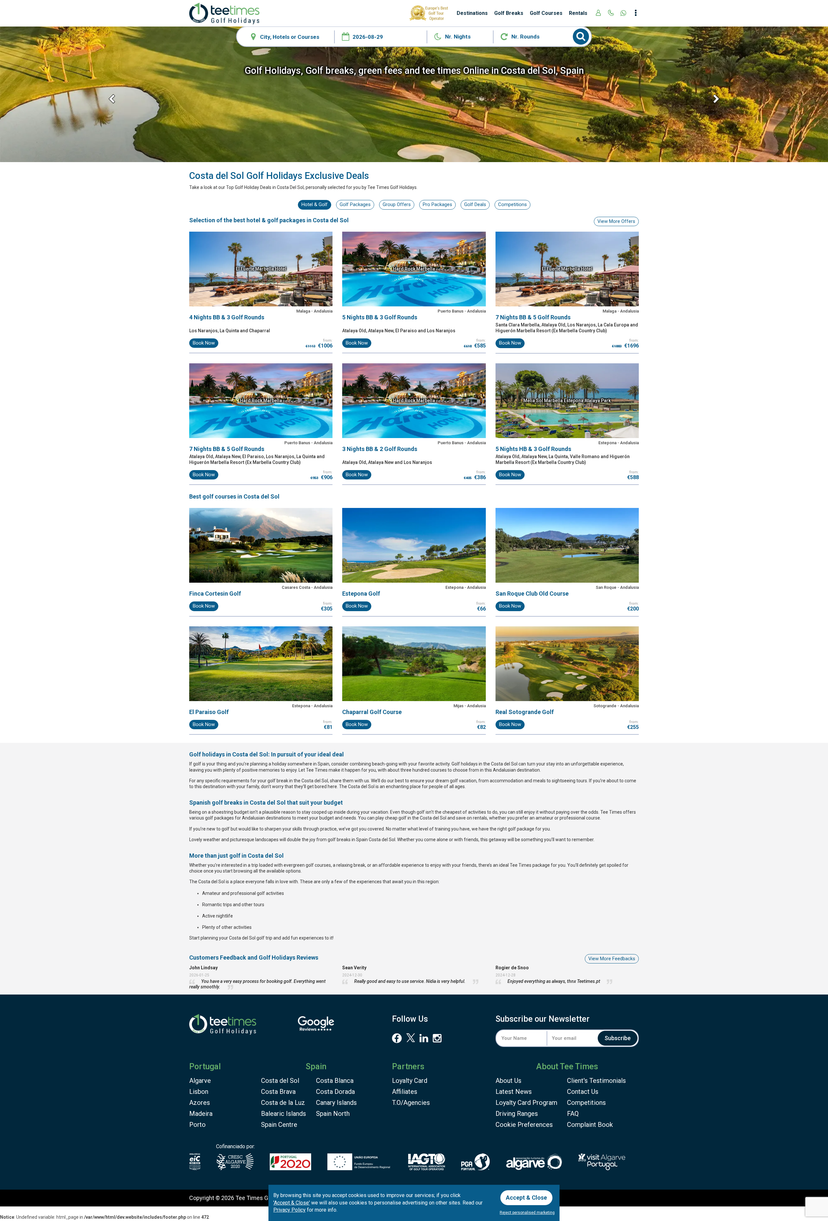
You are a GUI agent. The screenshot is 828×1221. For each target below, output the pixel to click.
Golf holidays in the (485, 763)
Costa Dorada (335, 1091)
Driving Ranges (517, 1113)
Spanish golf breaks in (237, 802)
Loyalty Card (409, 1080)
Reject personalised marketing (527, 1212)
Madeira (200, 1113)
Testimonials (596, 1080)
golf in (256, 855)
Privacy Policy (289, 1210)
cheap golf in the (415, 817)
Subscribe (618, 1038)
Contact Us (582, 1091)
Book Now (204, 343)
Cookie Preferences (524, 1124)
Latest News (514, 1091)
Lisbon (198, 1091)
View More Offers (616, 221)
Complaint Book (590, 1124)
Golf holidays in (228, 754)
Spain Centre (279, 1124)
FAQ (573, 1113)
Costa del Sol (280, 1080)
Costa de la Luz (283, 1102)
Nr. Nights (458, 36)
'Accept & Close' (291, 1203)
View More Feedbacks (611, 959)
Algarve (200, 1080)
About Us (508, 1080)
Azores (199, 1102)
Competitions (586, 1102)
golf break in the (297, 780)
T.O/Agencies (411, 1102)
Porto (197, 1124)
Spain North (333, 1113)
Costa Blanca (335, 1080)
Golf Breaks (508, 13)
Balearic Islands (283, 1113)
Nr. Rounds (525, 36)
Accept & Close (526, 1197)
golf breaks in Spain (361, 839)
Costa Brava (278, 1091)
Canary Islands (336, 1102)
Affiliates (404, 1091)
